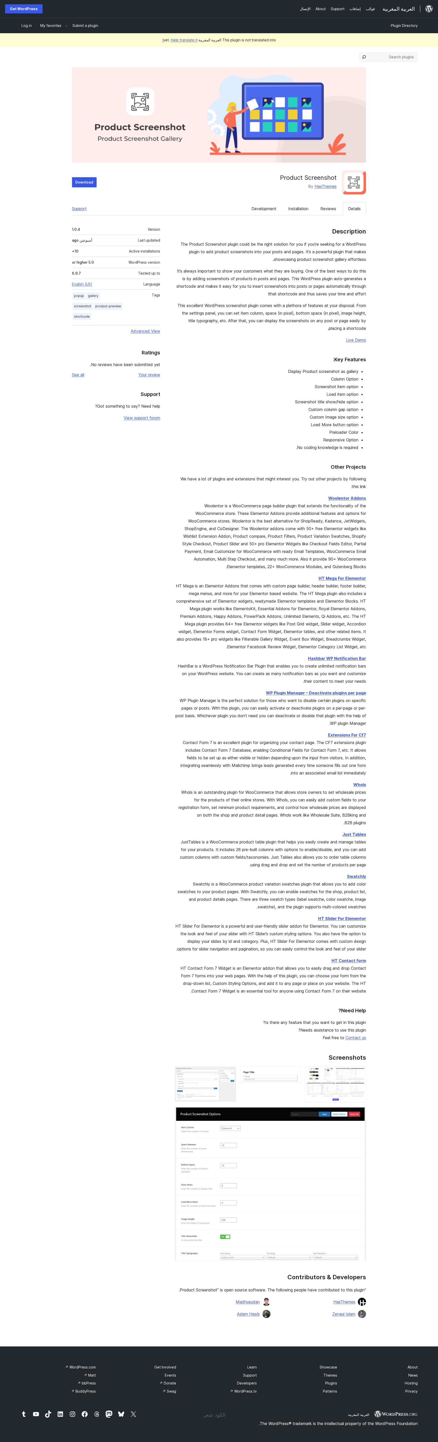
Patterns (330, 1391)
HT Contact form (349, 960)
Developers (247, 1383)
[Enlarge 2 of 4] (294, 1073)
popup (79, 296)
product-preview (108, 306)
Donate (167, 1383)
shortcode (82, 316)
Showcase (328, 1367)
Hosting (411, 1383)
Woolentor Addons (347, 498)
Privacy (411, 1391)
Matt (90, 1375)
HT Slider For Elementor (342, 918)
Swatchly (356, 876)
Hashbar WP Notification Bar (337, 658)
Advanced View (145, 331)
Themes (330, 1375)
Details (354, 208)
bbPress (87, 1383)
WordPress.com (80, 1367)
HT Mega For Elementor (342, 578)
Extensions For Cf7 (347, 734)
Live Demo (356, 340)
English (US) (82, 284)
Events (170, 1375)
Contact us (355, 1037)
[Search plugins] (364, 57)
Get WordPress (24, 9)
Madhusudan (248, 1301)
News (413, 1375)
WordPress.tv (243, 1391)
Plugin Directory (404, 25)
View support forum (142, 417)
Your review (149, 374)
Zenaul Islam (343, 1314)
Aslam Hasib (248, 1314)
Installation (298, 208)
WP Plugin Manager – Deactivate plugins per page (316, 692)
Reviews (328, 208)
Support (79, 208)
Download (84, 182)
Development (263, 208)
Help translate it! (179, 40)
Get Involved (165, 1367)
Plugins (331, 1383)
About (413, 1367)
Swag (169, 1391)
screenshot (82, 306)
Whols (359, 784)
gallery (93, 296)
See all (78, 374)
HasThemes (326, 186)
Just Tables (354, 834)
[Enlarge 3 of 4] (229, 1073)
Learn (252, 1367)
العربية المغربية (358, 1415)
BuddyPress (83, 1391)
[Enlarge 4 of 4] (359, 1113)
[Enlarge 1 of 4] (359, 1073)
